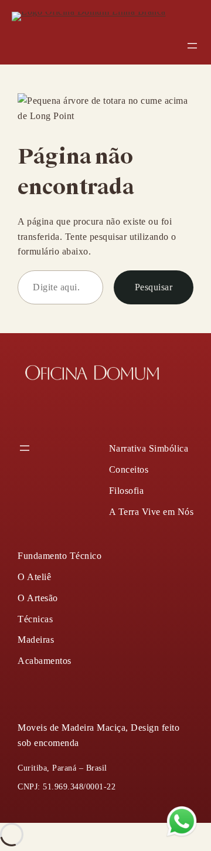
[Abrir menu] (192, 46)
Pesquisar (154, 287)
